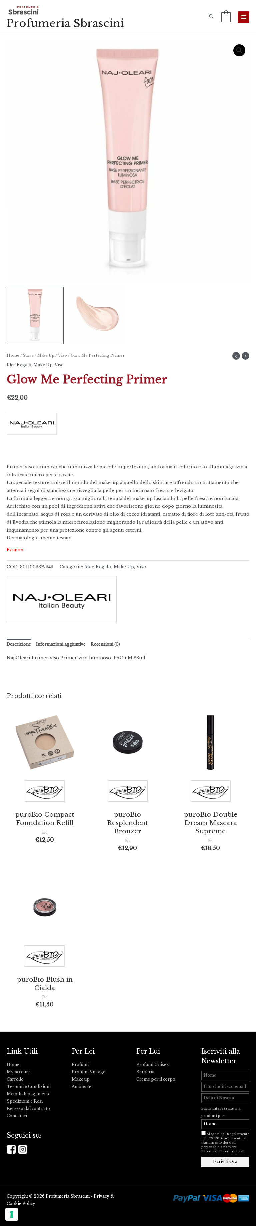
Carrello (15, 1079)
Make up (81, 1079)
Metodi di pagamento (29, 1094)
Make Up (45, 355)
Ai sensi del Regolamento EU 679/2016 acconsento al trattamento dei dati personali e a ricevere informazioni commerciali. (225, 1142)
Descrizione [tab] (19, 644)
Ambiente (81, 1086)
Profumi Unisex (152, 1064)
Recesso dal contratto (28, 1108)
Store (28, 355)
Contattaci (17, 1116)
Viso (62, 355)
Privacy (101, 1196)
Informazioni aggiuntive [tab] (61, 644)
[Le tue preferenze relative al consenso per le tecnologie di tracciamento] (11, 1214)
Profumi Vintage (88, 1072)
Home (13, 355)
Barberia (145, 1072)
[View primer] (35, 315)
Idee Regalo (19, 365)
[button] (211, 17)
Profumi (80, 1064)
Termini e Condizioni (29, 1086)
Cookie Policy (21, 1203)
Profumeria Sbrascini (65, 23)
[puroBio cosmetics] (45, 792)
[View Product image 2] (97, 315)
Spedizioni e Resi (25, 1101)
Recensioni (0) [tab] (105, 644)
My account (18, 1072)
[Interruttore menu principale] (243, 17)
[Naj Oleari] (128, 426)
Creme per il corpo (155, 1079)
